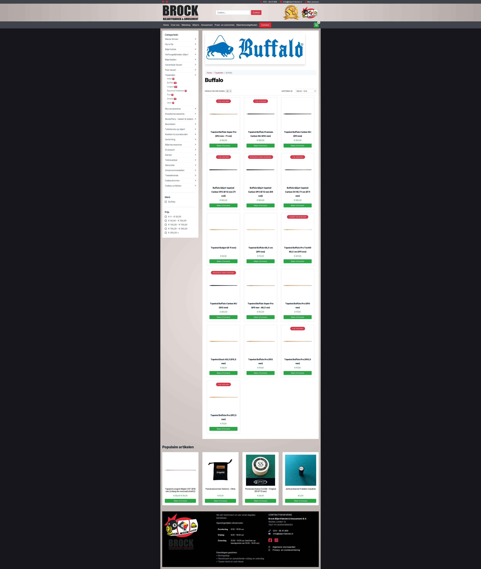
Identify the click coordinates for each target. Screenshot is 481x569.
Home (166, 25)
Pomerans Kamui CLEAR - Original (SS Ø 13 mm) (260, 490)
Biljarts (196, 25)
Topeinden (170, 75)
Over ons (175, 25)
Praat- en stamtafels (224, 25)
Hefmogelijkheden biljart (176, 54)
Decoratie (169, 165)
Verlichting (170, 139)
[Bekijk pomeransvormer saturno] (220, 470)
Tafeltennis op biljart (175, 129)
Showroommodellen (174, 170)
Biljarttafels (170, 49)
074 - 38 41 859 (270, 2)
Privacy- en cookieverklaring (286, 550)
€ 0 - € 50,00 (174, 216)
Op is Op (169, 44)
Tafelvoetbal (171, 160)
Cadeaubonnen (172, 180)
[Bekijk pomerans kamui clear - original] (260, 470)
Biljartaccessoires (173, 144)
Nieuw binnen (171, 39)
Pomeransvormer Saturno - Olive (220, 489)
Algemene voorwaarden (284, 547)
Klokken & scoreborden (176, 134)
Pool (170, 95)
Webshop (186, 25)
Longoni (172, 87)
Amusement (207, 25)
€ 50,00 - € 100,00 (177, 220)
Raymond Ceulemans (176, 91)
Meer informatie (223, 146)
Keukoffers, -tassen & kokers (179, 119)
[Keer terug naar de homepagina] (180, 12)
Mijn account (313, 2)
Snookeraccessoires (175, 114)
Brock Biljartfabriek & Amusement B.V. (287, 518)
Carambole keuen (173, 64)
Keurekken (170, 124)
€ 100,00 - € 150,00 (177, 224)
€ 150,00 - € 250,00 (177, 228)
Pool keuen (170, 70)
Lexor (170, 103)
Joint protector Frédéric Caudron (300, 489)
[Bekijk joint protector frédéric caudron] (300, 470)
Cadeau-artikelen (173, 185)
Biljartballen (170, 59)
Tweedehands (171, 175)
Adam (170, 79)
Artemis (171, 99)
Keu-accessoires (173, 108)
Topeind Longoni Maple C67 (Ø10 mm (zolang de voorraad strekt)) (180, 490)
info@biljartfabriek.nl (292, 2)
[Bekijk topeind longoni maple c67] (180, 470)
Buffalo (171, 83)
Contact (265, 25)
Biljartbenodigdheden (246, 25)
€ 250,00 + (173, 232)
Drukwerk (170, 150)
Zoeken (256, 12)
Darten (168, 155)
